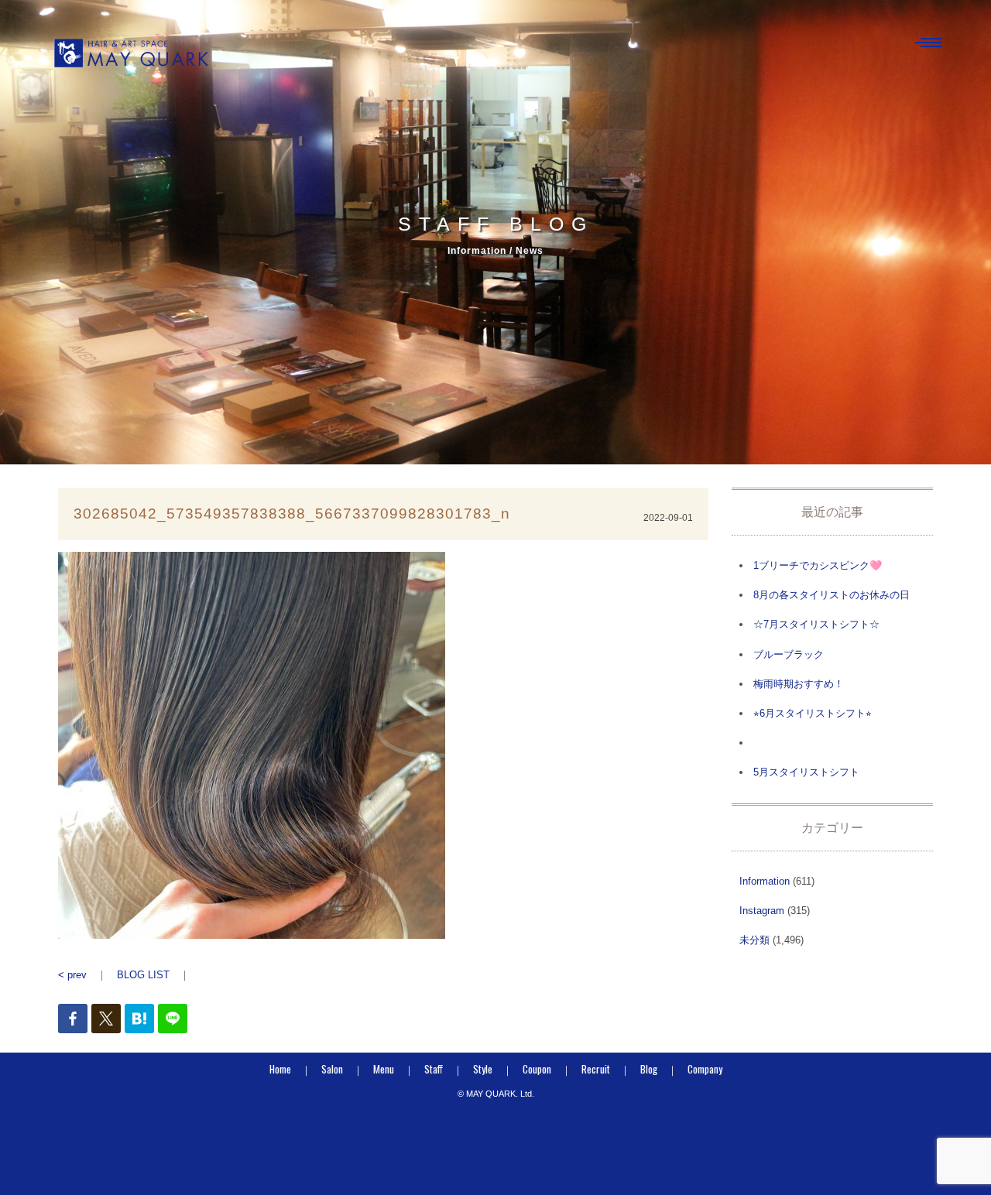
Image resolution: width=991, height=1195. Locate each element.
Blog (648, 1069)
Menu (383, 1069)
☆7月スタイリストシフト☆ (816, 624)
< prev (72, 975)
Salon (332, 1069)
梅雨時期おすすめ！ (798, 684)
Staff (433, 1069)
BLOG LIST (143, 975)
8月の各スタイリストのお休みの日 (831, 595)
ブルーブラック (788, 654)
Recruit (595, 1069)
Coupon (537, 1069)
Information (764, 881)
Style (482, 1069)
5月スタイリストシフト (806, 772)
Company (705, 1069)
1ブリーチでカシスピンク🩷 (817, 565)
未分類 (754, 940)
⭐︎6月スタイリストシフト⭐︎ (812, 713)
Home (280, 1069)
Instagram (761, 910)
